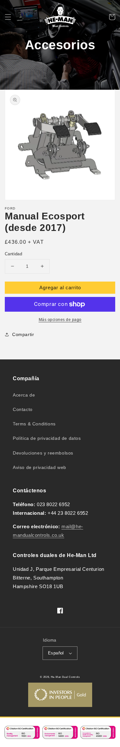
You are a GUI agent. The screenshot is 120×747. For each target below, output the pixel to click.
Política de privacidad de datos (47, 438)
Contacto (23, 409)
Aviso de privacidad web (39, 467)
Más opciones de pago (60, 319)
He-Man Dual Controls (65, 676)
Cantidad (13, 253)
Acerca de (24, 395)
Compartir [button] (23, 334)
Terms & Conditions (34, 423)
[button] (8, 17)
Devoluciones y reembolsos (43, 453)
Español (56, 653)
